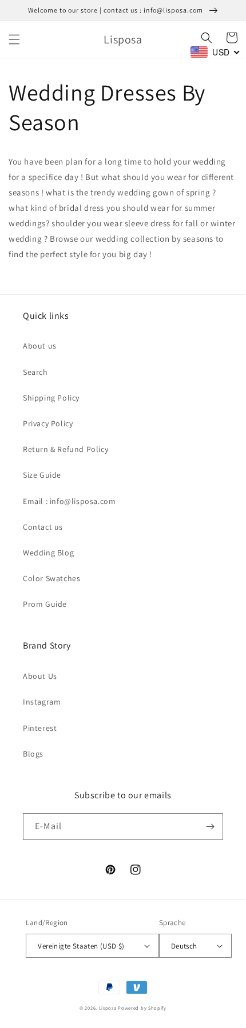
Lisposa (108, 1008)
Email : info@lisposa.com (69, 501)
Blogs (33, 754)
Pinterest (40, 728)
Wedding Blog (48, 552)
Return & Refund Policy (65, 449)
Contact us (43, 527)
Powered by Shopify (142, 1008)
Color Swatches (51, 578)
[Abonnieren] (210, 826)
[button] (14, 39)
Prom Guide (45, 604)
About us (40, 346)
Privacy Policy (48, 423)
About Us (40, 676)
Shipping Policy (51, 398)
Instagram (42, 702)
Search (35, 372)
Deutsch (184, 946)
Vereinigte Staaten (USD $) (81, 946)
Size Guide (42, 475)
